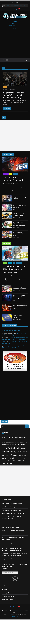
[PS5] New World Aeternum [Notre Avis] (13, 178)
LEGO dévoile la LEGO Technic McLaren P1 (18, 214)
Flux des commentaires (8, 596)
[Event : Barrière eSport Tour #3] (7, 317)
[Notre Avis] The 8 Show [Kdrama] (10, 527)
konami (4, 444)
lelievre (3, 341)
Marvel (12, 444)
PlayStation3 (23, 448)
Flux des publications (7, 593)
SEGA (6, 455)
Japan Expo (19, 442)
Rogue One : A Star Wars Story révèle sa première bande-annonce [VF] (14, 95)
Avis (13, 437)
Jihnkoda (13, 89)
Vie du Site (19, 262)
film (6, 442)
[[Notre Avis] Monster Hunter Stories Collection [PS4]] (7, 235)
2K (2, 437)
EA (26, 440)
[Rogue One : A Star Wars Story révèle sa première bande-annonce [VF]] (15, 79)
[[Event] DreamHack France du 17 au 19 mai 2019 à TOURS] (7, 308)
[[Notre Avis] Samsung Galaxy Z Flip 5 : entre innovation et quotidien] (7, 225)
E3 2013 (23, 440)
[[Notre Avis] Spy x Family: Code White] (7, 207)
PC (6, 447)
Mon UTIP (15, 28)
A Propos (15, 23)
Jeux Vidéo (6, 173)
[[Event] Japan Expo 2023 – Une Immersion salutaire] (7, 289)
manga (9, 444)
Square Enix (16, 455)
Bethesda (7, 440)
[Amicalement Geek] (3, 60)
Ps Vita (3, 455)
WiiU (27, 460)
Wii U (24, 461)
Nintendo (18, 444)
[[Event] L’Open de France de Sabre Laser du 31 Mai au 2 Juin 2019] (7, 298)
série (6, 458)
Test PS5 (15, 173)
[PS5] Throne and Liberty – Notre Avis (20, 197)
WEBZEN (20, 460)
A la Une (7, 437)
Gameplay (14, 442)
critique (14, 440)
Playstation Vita (18, 452)
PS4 (27, 452)
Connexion (4, 589)
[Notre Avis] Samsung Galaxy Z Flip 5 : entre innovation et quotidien (19, 224)
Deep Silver (19, 440)
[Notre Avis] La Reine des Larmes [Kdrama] (13, 530)
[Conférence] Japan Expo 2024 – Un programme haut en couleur (14, 269)
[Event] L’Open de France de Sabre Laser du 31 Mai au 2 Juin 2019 (19, 297)
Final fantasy (9, 442)
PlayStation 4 (7, 451)
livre (7, 444)
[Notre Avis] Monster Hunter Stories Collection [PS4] (19, 234)
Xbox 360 (6, 463)
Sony (9, 455)
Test (11, 173)
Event (5, 262)
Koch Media (24, 442)
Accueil (15, 21)
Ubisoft (18, 458)
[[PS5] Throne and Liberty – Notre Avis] (7, 199)
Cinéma (5, 86)
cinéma (10, 440)
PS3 (24, 452)
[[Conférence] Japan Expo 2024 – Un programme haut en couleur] (15, 253)
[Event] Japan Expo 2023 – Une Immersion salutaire (19, 287)
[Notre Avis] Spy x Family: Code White (19, 206)
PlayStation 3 (13, 448)
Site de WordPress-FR (7, 599)
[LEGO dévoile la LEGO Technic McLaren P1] (7, 216)
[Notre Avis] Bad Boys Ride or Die (10, 534)
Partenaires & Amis (15, 26)
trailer (13, 458)
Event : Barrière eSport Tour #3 (19, 316)
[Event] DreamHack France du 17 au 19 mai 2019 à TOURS (20, 307)
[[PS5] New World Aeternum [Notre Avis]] (15, 164)
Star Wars (23, 455)
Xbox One (14, 463)
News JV (9, 262)
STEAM (3, 458)
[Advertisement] (15, 44)
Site (14, 262)
